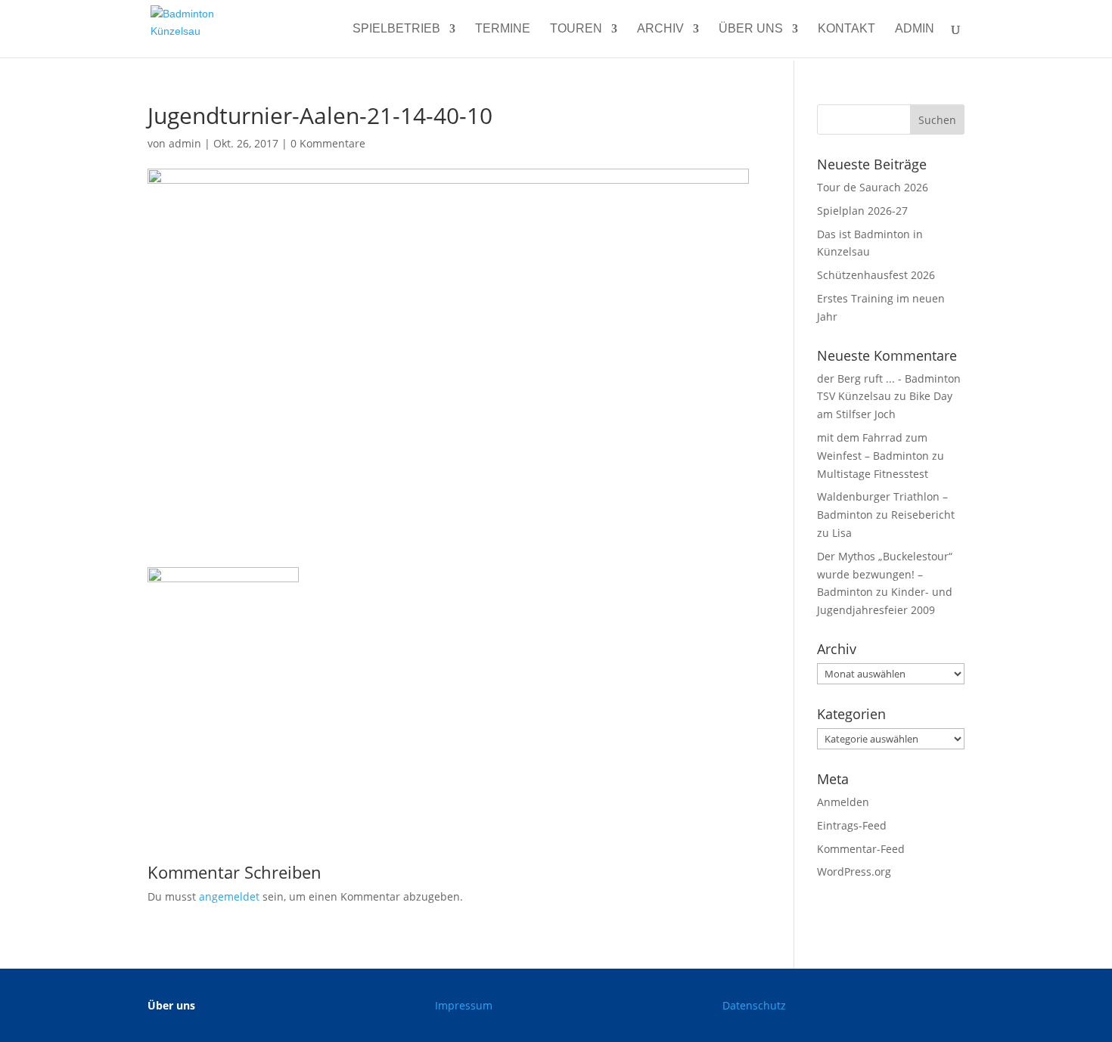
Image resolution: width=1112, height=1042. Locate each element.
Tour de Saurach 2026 (872, 187)
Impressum (463, 1005)
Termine (502, 29)
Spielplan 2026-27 (862, 210)
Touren (576, 29)
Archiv (660, 29)
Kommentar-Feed (861, 849)
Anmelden (843, 802)
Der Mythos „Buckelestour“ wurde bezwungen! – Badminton (884, 574)
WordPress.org (854, 871)
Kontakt (846, 29)
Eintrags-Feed (852, 825)
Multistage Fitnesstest (872, 474)
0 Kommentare (327, 143)
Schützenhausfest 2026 (876, 275)
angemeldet (229, 896)
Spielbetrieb (396, 29)
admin (914, 29)
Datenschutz (754, 1005)
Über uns (751, 29)
